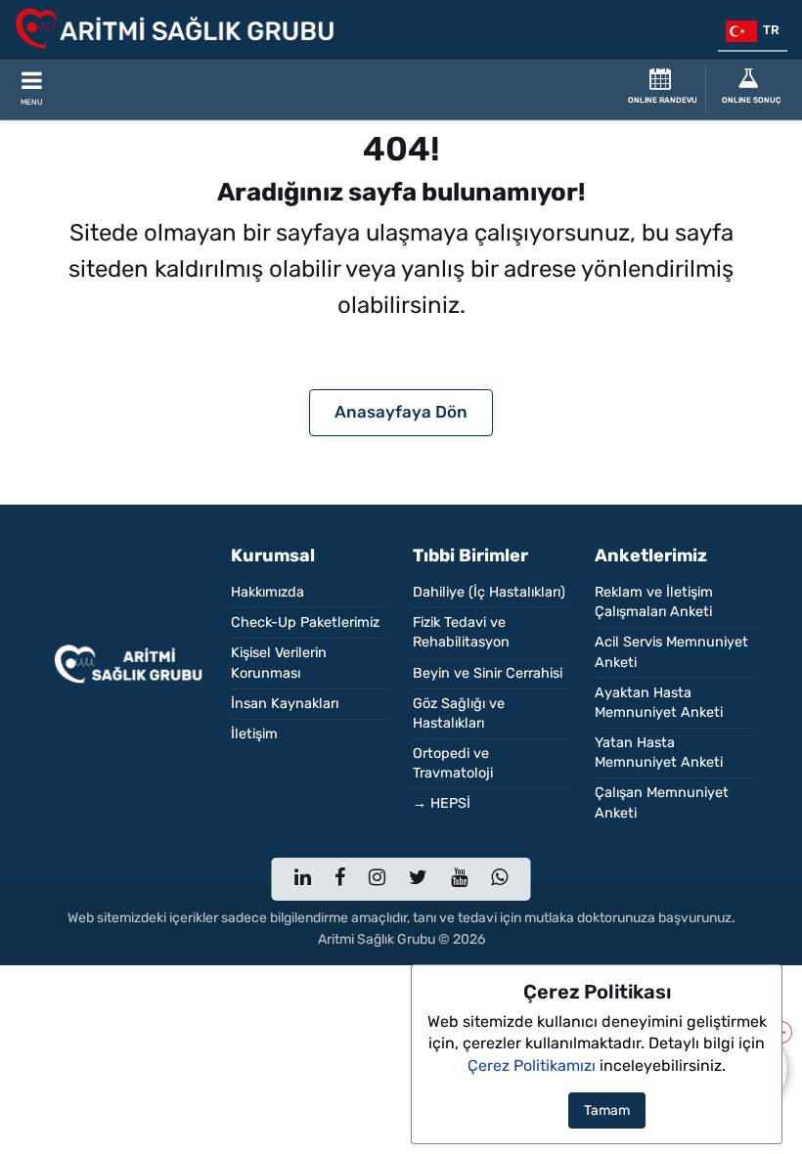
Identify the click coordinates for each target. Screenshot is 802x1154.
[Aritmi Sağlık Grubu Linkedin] (303, 879)
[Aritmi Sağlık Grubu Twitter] (418, 879)
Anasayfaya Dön (401, 412)
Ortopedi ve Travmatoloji (453, 763)
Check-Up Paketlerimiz (305, 622)
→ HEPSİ (441, 803)
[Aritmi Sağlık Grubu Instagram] (377, 879)
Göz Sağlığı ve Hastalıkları (459, 713)
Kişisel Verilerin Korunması (279, 662)
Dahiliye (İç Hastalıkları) (489, 592)
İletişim (254, 734)
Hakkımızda (267, 592)
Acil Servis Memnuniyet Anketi (671, 652)
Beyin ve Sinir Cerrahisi (487, 673)
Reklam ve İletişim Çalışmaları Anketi (654, 602)
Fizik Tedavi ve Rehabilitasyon (461, 632)
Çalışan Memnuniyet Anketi (662, 802)
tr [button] (768, 29)
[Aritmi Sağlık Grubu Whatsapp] (499, 879)
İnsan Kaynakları (284, 703)
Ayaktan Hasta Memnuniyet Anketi (659, 703)
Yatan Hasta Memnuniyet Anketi (659, 752)
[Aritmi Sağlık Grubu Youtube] (459, 879)
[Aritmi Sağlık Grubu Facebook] (340, 879)
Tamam (607, 1110)
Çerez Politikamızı (532, 1065)
